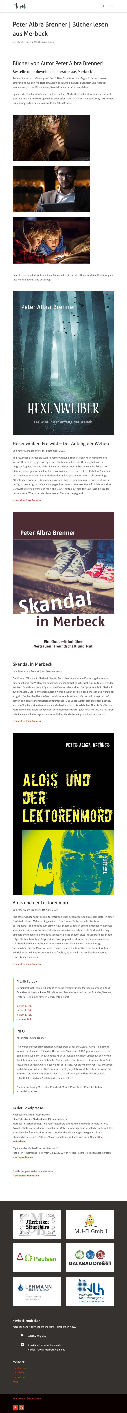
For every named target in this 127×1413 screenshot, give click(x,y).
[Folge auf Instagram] (21, 1407)
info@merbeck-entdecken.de (44, 1345)
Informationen (47, 41)
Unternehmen (20, 1377)
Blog (15, 1381)
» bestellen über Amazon (27, 500)
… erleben (18, 1372)
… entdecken (20, 1368)
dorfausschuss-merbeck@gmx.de (46, 1349)
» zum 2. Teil (24, 1010)
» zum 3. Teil (24, 1014)
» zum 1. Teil (24, 1006)
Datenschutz (34, 1398)
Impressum (19, 1398)
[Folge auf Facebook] (15, 1407)
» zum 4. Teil (24, 1019)
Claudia (20, 41)
